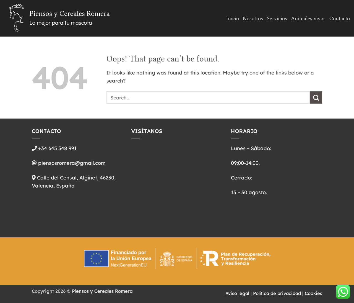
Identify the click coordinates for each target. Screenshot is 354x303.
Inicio (232, 18)
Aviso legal (237, 293)
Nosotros (253, 18)
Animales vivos (308, 18)
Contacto (339, 18)
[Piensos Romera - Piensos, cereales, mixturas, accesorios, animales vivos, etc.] (59, 18)
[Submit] (316, 97)
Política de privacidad (277, 293)
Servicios (277, 18)
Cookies (313, 293)
